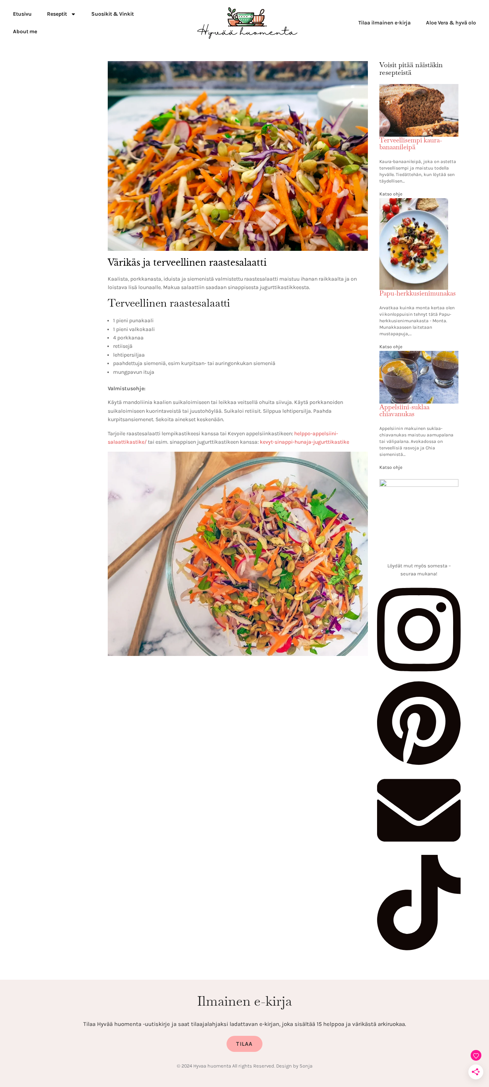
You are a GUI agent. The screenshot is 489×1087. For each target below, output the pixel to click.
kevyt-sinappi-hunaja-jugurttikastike (304, 442)
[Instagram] (419, 675)
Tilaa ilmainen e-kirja (384, 22)
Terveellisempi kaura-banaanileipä (410, 144)
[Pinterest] (419, 764)
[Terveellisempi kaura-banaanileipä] (418, 88)
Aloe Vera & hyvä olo (451, 22)
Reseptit (57, 14)
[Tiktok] (419, 948)
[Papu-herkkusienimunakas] (413, 202)
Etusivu (22, 14)
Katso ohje (390, 194)
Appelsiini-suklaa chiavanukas (404, 410)
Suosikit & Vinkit (112, 14)
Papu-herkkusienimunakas (417, 293)
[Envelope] (419, 850)
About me (25, 31)
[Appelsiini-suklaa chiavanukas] (418, 355)
